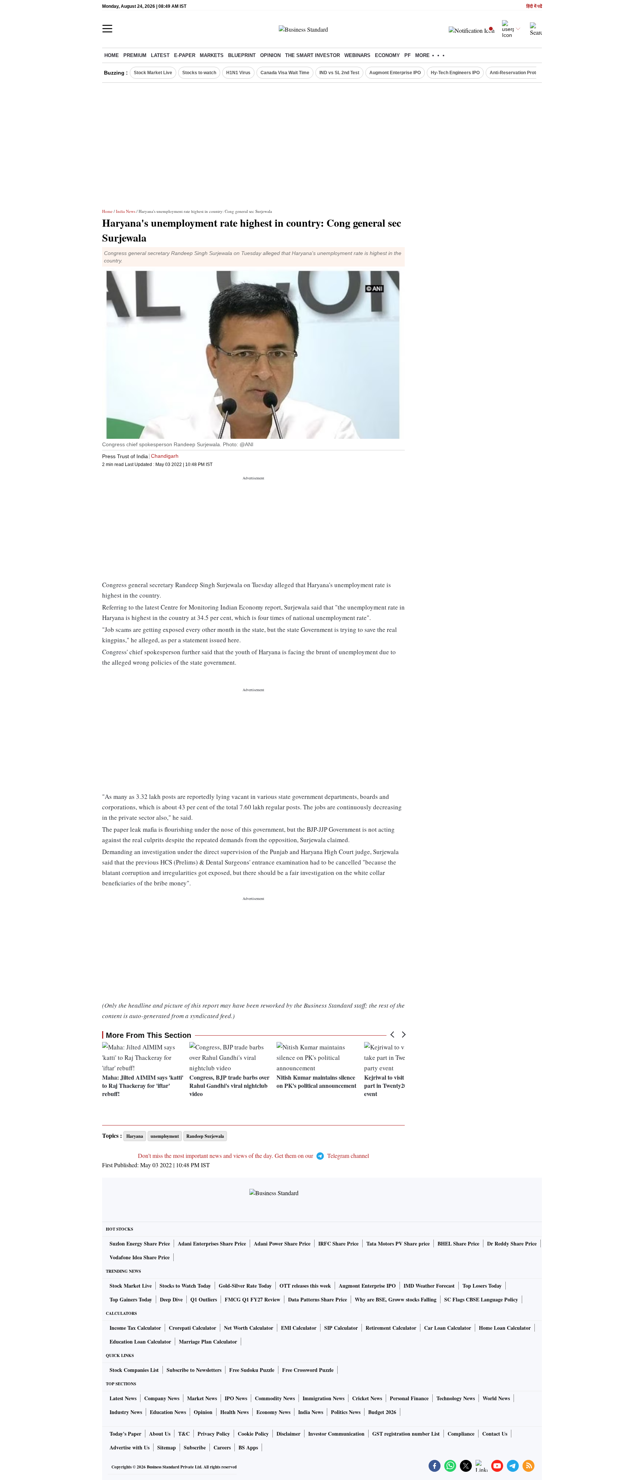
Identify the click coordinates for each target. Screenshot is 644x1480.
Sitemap (166, 1447)
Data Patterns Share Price (317, 1299)
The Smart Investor (312, 55)
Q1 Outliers (203, 1299)
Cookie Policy (253, 1434)
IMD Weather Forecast (429, 1286)
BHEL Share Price (458, 1243)
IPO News (236, 1398)
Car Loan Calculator (447, 1328)
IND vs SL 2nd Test (339, 72)
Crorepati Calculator (192, 1328)
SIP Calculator (341, 1328)
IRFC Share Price (338, 1243)
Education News (168, 1412)
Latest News (123, 1398)
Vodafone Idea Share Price (140, 1257)
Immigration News (323, 1398)
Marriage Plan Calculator (208, 1341)
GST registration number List (406, 1434)
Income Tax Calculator (135, 1328)
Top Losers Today (482, 1286)
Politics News (345, 1412)
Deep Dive (171, 1299)
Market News (202, 1398)
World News (496, 1398)
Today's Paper (125, 1434)
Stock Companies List (134, 1370)
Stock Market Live (153, 72)
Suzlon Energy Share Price (140, 1243)
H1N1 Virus (238, 72)
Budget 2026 (382, 1412)
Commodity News (275, 1398)
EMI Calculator (298, 1328)
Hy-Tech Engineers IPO (455, 72)
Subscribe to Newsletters (194, 1370)
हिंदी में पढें (534, 6)
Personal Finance (409, 1398)
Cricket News (367, 1398)
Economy (387, 55)
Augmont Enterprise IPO (395, 72)
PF (407, 55)
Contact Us (494, 1434)
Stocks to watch (199, 72)
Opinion (270, 55)
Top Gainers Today (131, 1299)
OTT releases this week (305, 1286)
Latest (160, 55)
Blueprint (242, 55)
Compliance (461, 1434)
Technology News (455, 1398)
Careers (222, 1447)
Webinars (357, 55)
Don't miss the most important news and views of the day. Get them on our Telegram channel (253, 1155)
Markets (212, 55)
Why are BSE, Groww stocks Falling (395, 1299)
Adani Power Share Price (282, 1243)
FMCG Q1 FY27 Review (252, 1299)
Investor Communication (336, 1434)
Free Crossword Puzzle (308, 1370)
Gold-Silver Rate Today (245, 1286)
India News (125, 211)
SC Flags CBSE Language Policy (481, 1299)
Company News (161, 1398)
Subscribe (195, 1447)
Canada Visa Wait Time (285, 72)
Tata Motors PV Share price (398, 1243)
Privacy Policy (214, 1434)
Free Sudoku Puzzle (251, 1370)
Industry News (126, 1412)
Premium (134, 55)
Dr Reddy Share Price (512, 1243)
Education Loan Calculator (140, 1341)
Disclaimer (288, 1434)
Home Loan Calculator (505, 1328)
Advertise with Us (129, 1447)
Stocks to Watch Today (185, 1286)
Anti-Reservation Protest (516, 72)
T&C (184, 1434)
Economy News (273, 1412)
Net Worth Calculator (248, 1328)
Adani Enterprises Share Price (212, 1243)
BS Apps (248, 1447)
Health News (234, 1412)
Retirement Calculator (391, 1328)
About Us (159, 1434)
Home (111, 55)
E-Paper (184, 55)
